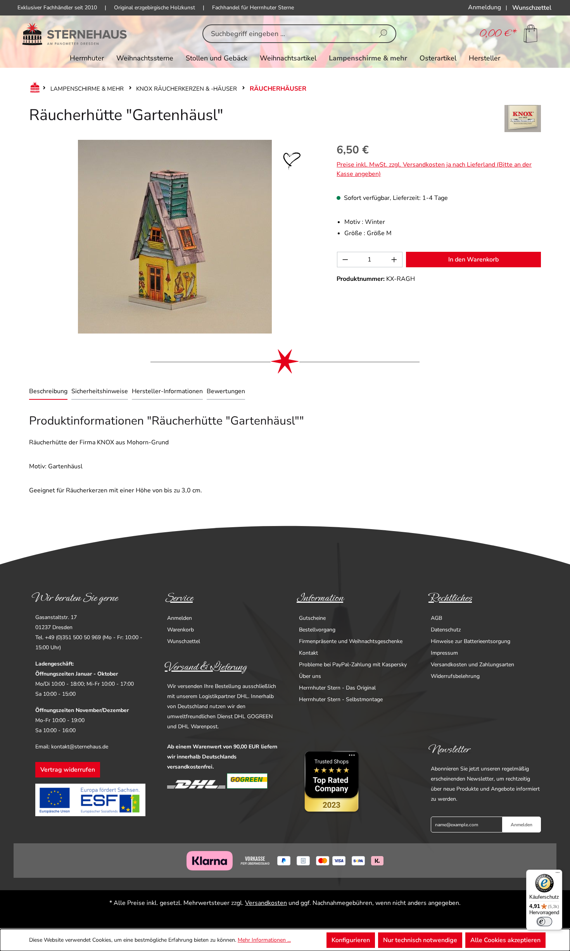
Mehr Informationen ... (264, 940)
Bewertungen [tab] (226, 391)
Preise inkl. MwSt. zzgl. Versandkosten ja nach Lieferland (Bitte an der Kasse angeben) (434, 169)
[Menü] (557, 874)
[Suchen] (383, 33)
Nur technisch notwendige (420, 940)
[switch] (544, 921)
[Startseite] (33, 89)
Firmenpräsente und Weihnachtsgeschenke (350, 641)
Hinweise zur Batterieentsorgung (470, 641)
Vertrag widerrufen (67, 769)
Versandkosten (266, 903)
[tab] (48, 392)
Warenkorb (180, 629)
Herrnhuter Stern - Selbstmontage (341, 699)
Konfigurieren (351, 940)
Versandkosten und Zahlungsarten (472, 664)
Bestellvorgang (317, 629)
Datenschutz (446, 629)
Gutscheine (312, 618)
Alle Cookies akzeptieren (505, 940)
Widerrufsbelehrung (455, 676)
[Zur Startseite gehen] (74, 34)
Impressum (444, 653)
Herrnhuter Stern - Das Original (337, 687)
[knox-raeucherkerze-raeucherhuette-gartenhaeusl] (175, 237)
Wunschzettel (183, 641)
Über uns (310, 676)
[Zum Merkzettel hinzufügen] (292, 161)
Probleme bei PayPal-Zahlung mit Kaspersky (353, 664)
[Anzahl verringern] (345, 259)
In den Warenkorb (473, 259)
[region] (175, 237)
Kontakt (308, 653)
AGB (436, 618)
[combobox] (287, 33)
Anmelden (179, 618)
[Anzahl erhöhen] (394, 259)
